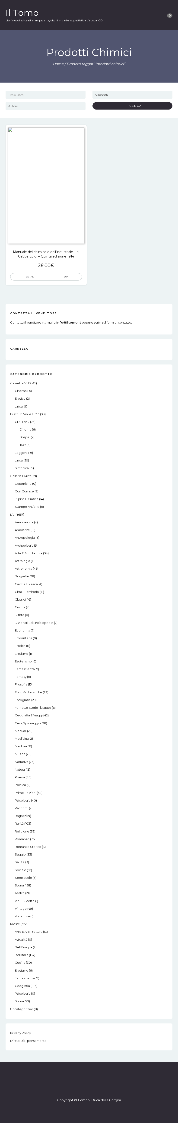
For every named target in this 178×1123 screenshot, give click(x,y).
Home (58, 64)
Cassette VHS (20, 383)
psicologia (22, 800)
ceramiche (23, 483)
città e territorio (27, 592)
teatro (20, 893)
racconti (21, 808)
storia (19, 885)
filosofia (21, 684)
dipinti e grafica (26, 499)
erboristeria (23, 638)
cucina (20, 607)
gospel (24, 437)
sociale (20, 870)
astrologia (22, 561)
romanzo (22, 839)
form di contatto (119, 322)
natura (20, 769)
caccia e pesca (26, 584)
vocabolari (23, 916)
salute (20, 862)
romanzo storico (28, 847)
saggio (20, 854)
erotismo (21, 653)
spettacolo (23, 877)
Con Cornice (24, 491)
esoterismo (23, 661)
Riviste (15, 924)
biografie (22, 576)
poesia (20, 777)
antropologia (25, 537)
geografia (22, 986)
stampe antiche (27, 506)
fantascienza (25, 669)
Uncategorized (21, 1009)
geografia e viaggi (29, 715)
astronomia (23, 568)
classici (20, 599)
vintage (21, 908)
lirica (19, 406)
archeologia (24, 545)
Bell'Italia (21, 955)
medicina (22, 738)
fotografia (23, 700)
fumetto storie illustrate (33, 707)
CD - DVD (22, 422)
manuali (20, 731)
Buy (66, 276)
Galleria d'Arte (21, 476)
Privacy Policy (20, 1033)
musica (20, 754)
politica (20, 785)
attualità (21, 939)
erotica (20, 398)
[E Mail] (93, 1087)
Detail (30, 276)
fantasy (20, 676)
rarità (19, 823)
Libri (13, 514)
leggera (21, 453)
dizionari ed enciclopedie (34, 623)
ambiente (22, 530)
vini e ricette (25, 901)
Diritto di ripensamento (28, 1041)
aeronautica (24, 522)
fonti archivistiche (28, 692)
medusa (21, 746)
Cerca (134, 105)
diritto (19, 615)
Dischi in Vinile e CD (24, 414)
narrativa (21, 762)
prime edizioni (25, 793)
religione (22, 831)
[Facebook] (85, 1087)
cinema (21, 391)
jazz (22, 445)
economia (22, 630)
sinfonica (22, 468)
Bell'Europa (23, 947)
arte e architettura (28, 553)
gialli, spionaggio (28, 723)
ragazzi (21, 816)
